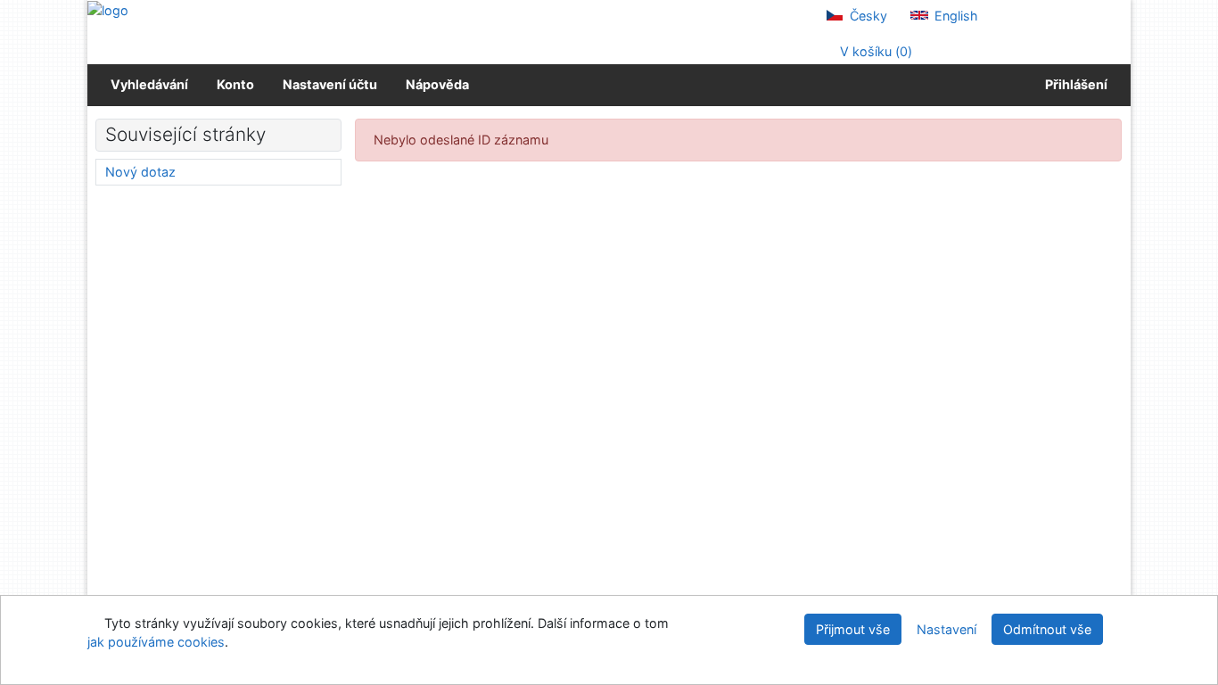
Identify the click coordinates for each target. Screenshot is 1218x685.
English (954, 15)
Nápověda (437, 84)
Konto (235, 84)
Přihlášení (1073, 84)
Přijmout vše (853, 629)
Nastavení (946, 629)
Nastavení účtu (330, 84)
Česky (866, 15)
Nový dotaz (140, 171)
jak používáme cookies (156, 641)
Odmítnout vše (1047, 629)
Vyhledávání (149, 84)
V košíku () (874, 51)
